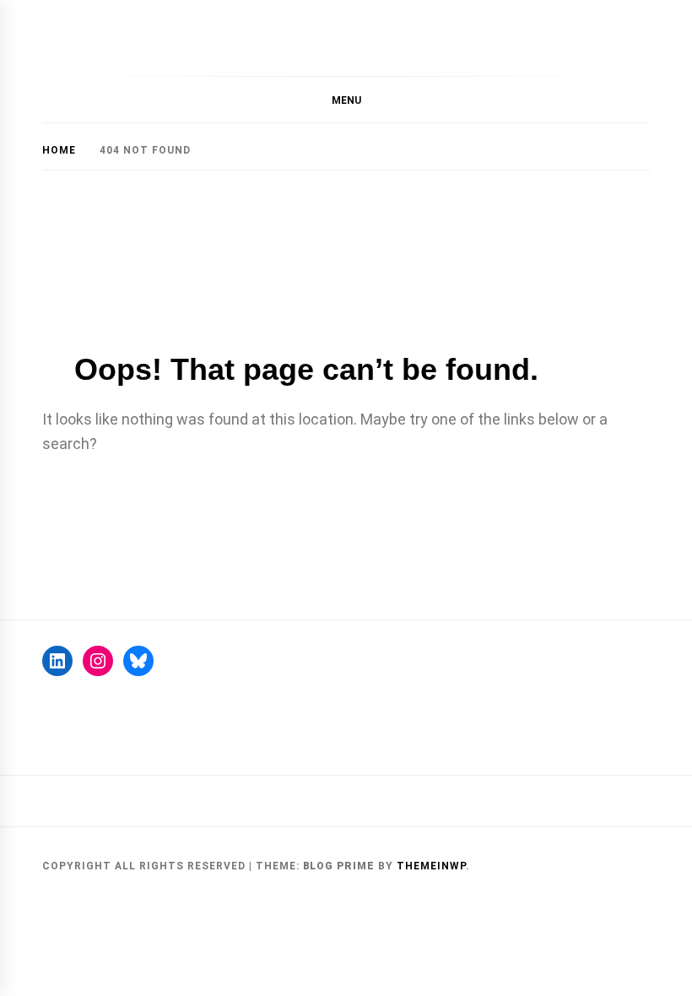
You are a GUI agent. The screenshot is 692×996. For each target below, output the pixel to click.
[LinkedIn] (57, 661)
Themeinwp (431, 866)
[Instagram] (98, 661)
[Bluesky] (138, 661)
